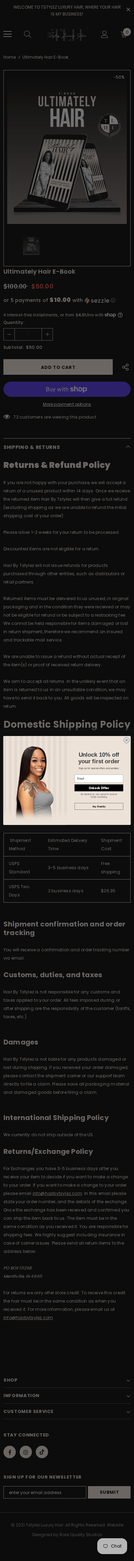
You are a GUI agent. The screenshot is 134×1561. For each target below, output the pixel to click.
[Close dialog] (127, 740)
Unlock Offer (99, 788)
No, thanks (98, 806)
